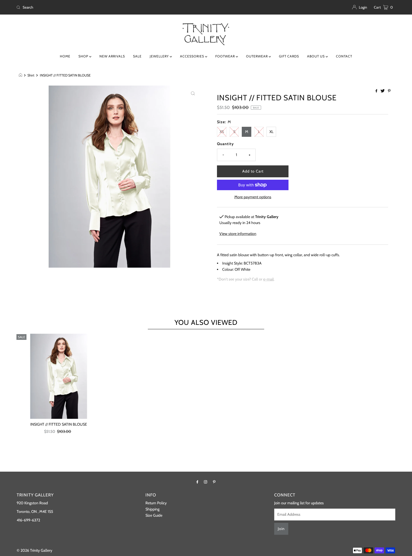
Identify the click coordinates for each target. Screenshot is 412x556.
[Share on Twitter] (383, 91)
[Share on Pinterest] (389, 91)
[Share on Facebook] (377, 91)
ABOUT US (316, 56)
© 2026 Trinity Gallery (34, 550)
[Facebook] (197, 482)
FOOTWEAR (225, 56)
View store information (237, 233)
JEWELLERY (160, 56)
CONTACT (344, 56)
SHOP (83, 56)
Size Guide (153, 515)
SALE (137, 56)
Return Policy (156, 503)
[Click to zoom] (193, 93)
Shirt (30, 75)
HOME (65, 56)
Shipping (152, 509)
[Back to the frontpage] (21, 75)
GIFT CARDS (289, 56)
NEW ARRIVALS (112, 56)
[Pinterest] (214, 482)
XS (222, 131)
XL (271, 131)
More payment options (252, 197)
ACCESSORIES (192, 56)
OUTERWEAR (257, 56)
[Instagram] (205, 482)
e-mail (268, 279)
